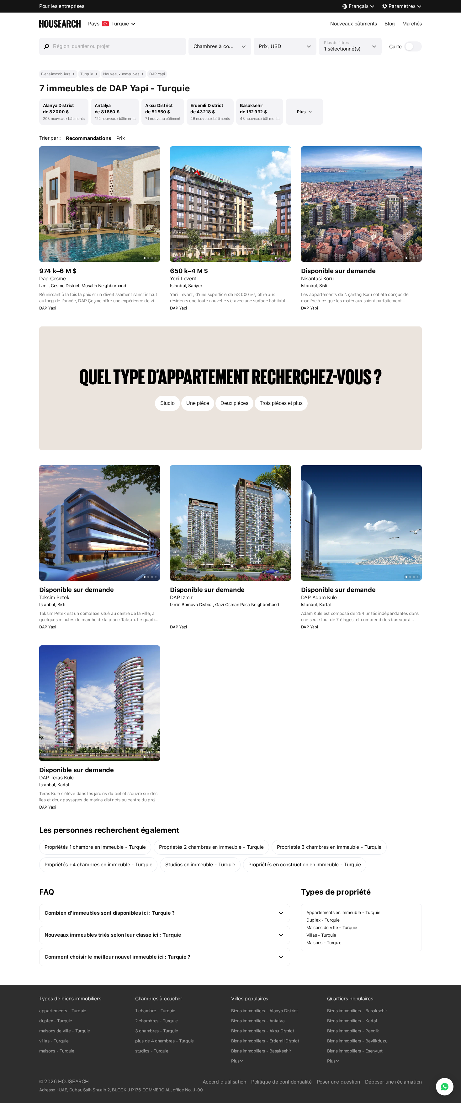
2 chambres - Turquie (156, 1020)
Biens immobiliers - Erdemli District (265, 1040)
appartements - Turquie (62, 1010)
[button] (165, 913)
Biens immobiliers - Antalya (257, 1020)
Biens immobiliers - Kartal (352, 1020)
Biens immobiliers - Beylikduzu (357, 1040)
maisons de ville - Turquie (64, 1030)
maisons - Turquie (56, 1050)
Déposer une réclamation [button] (393, 1082)
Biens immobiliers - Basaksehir (261, 1050)
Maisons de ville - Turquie (331, 927)
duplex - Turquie (55, 1020)
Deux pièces (234, 403)
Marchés (412, 24)
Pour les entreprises (61, 6)
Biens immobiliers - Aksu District (262, 1030)
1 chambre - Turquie (155, 1010)
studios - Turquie (151, 1050)
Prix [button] (120, 138)
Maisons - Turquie (324, 942)
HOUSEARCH (73, 1081)
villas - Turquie (53, 1040)
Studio (167, 403)
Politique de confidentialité (281, 1082)
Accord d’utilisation (224, 1082)
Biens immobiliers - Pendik (353, 1030)
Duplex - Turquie (322, 920)
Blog (389, 24)
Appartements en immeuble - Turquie (343, 912)
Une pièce (197, 403)
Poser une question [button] (338, 1082)
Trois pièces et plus (281, 403)
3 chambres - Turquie (156, 1030)
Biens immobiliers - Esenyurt (355, 1050)
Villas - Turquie (321, 935)
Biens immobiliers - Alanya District (264, 1010)
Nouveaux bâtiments (353, 24)
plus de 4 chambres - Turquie (164, 1040)
